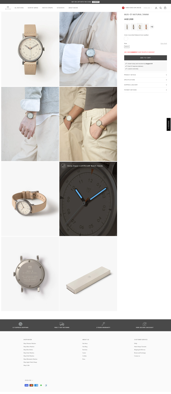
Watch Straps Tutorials (140, 346)
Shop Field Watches (29, 356)
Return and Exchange (140, 353)
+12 (152, 27)
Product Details (130, 75)
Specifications (129, 80)
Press (83, 359)
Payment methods (130, 90)
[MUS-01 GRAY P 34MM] (127, 26)
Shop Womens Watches (30, 343)
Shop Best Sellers (28, 349)
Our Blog (84, 346)
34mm (127, 47)
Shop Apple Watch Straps (30, 362)
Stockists (84, 349)
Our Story (85, 343)
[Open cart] (165, 8)
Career (84, 353)
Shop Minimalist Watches (30, 359)
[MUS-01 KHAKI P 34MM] (133, 26)
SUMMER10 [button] (96, 2)
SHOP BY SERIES (33, 8)
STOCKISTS (60, 8)
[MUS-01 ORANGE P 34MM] (146, 26)
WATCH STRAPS (47, 8)
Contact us (137, 356)
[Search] (161, 8)
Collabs (84, 356)
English (147, 8)
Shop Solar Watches (29, 353)
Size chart (164, 43)
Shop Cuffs (26, 365)
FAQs (135, 343)
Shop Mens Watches (29, 346)
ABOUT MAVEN (73, 8)
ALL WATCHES (19, 8)
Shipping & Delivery (131, 85)
